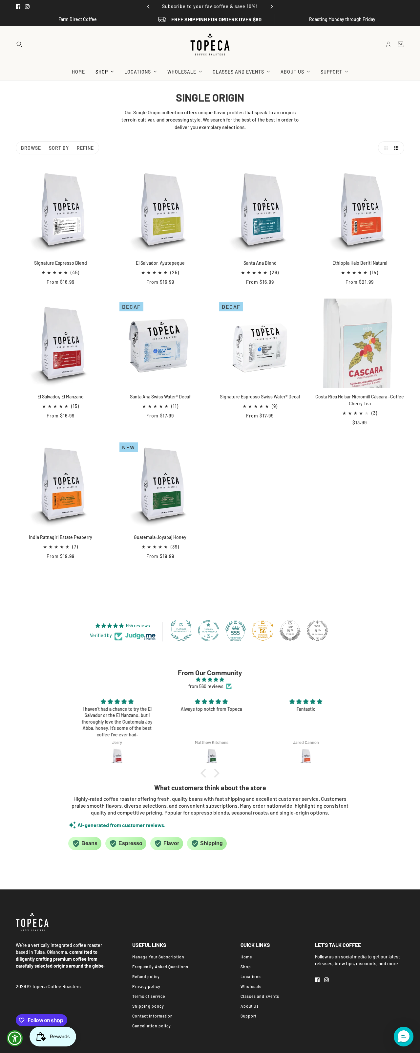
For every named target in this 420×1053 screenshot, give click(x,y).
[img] (210, 679)
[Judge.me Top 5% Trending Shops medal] (317, 630)
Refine (85, 148)
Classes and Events (260, 996)
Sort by (59, 148)
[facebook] (18, 6)
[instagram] (27, 6)
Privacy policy (146, 986)
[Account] (388, 44)
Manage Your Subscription (158, 956)
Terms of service (148, 996)
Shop (246, 966)
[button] (384, 147)
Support (249, 1016)
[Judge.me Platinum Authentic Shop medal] (181, 630)
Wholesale (251, 986)
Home (246, 956)
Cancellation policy (151, 1025)
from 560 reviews (205, 686)
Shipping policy (148, 1006)
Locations (251, 976)
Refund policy (146, 976)
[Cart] (400, 44)
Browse (31, 148)
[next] (271, 6)
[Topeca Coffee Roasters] (210, 44)
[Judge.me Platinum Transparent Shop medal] (208, 630)
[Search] (19, 44)
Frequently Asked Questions (160, 966)
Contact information (152, 1016)
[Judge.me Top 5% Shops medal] (290, 630)
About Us (250, 1006)
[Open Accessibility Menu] (15, 1038)
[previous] (148, 6)
